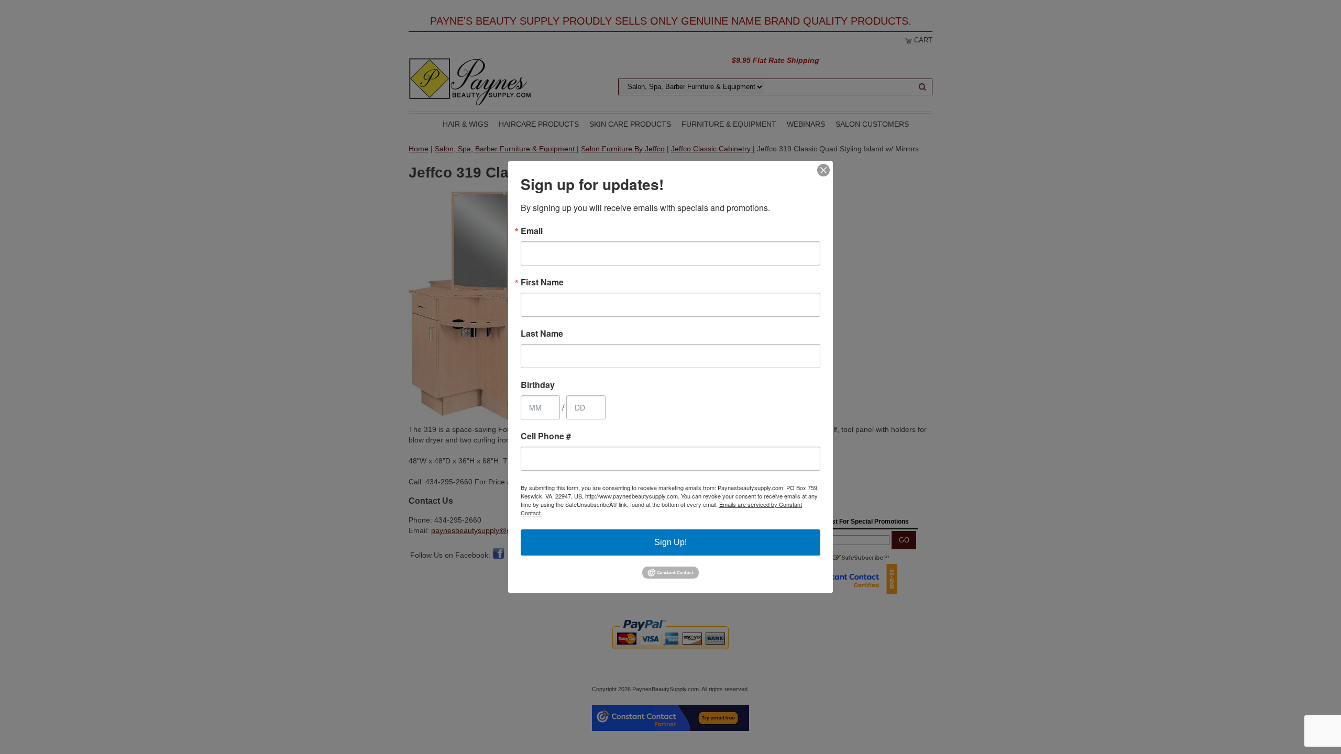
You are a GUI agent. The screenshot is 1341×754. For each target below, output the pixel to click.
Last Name (542, 333)
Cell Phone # (546, 436)
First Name (542, 282)
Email (532, 231)
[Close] (823, 170)
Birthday (538, 385)
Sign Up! (670, 542)
